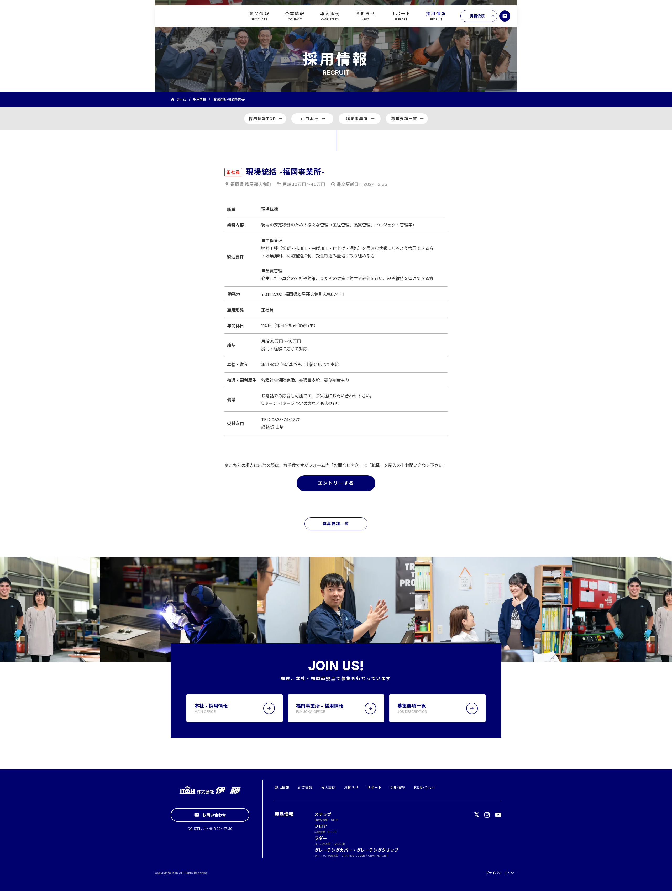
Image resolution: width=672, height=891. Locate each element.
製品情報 (282, 787)
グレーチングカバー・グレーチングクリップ (356, 850)
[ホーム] (190, 16)
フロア (320, 826)
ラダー (320, 838)
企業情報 (305, 787)
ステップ (322, 814)
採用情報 (199, 99)
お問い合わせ (424, 787)
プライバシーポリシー (501, 873)
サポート (374, 787)
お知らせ (351, 787)
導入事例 (328, 787)
